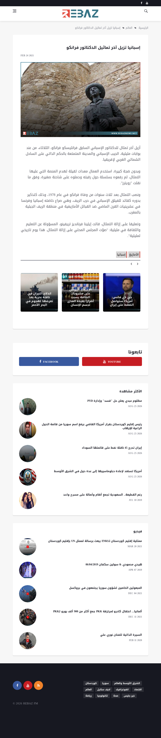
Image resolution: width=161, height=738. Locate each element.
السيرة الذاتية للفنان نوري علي (121, 635)
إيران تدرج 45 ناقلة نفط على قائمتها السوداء (112, 447)
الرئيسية (143, 27)
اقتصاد (138, 689)
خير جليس (129, 696)
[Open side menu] (14, 11)
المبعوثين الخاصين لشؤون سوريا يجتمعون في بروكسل (105, 588)
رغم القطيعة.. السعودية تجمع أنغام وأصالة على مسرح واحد (102, 494)
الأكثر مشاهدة (130, 391)
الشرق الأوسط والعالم (127, 683)
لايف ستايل (103, 689)
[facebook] (141, 3)
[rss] (38, 685)
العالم (129, 27)
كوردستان (91, 683)
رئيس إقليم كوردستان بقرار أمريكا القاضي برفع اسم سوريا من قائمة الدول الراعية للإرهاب (92, 426)
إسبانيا (121, 254)
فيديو (137, 531)
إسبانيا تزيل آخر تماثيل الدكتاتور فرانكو (97, 27)
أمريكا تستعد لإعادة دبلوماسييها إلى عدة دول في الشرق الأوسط (98, 471)
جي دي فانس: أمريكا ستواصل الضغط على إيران (122, 301)
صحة (115, 696)
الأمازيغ (134, 254)
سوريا (105, 683)
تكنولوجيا (102, 696)
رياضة (88, 696)
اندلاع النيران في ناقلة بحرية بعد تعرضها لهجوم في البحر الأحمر (39, 299)
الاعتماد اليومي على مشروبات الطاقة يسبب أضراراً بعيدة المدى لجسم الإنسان (80, 297)
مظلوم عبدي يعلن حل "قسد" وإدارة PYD (114, 401)
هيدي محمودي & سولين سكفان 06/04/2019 (114, 564)
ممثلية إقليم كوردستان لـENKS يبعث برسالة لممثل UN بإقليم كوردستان (95, 541)
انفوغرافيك (122, 689)
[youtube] (147, 3)
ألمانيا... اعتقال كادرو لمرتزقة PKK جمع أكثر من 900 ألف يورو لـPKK (97, 611)
